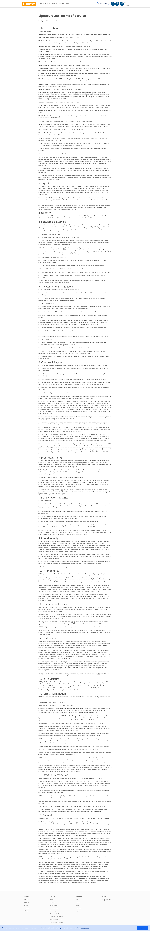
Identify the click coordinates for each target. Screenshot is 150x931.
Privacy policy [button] (85, 928)
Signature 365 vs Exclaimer (56, 916)
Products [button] (41, 4)
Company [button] (61, 4)
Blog (77, 899)
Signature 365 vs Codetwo (56, 913)
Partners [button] (54, 4)
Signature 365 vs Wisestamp (56, 922)
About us (26, 899)
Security (26, 905)
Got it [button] (142, 928)
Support (52, 899)
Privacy (26, 911)
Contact (67, 4)
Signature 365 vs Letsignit (56, 919)
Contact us (26, 908)
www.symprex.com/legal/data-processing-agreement (54, 81)
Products (26, 902)
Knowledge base (54, 908)
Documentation (54, 905)
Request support (54, 911)
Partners (78, 902)
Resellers (78, 905)
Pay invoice (78, 908)
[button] (102, 900)
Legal (77, 911)
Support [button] (47, 4)
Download (52, 902)
